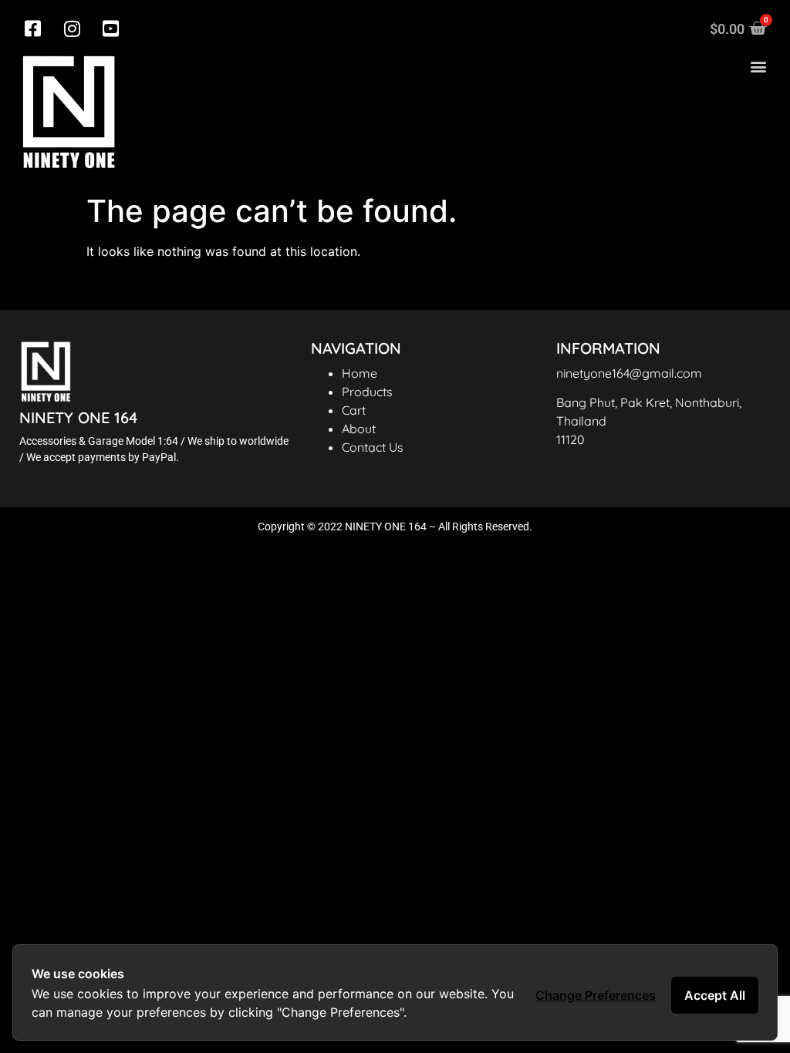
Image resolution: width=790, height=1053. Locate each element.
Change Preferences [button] (595, 995)
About (359, 428)
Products (367, 391)
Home (359, 373)
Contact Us (372, 447)
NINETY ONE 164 (78, 417)
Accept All (714, 995)
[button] (758, 66)
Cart (354, 410)
